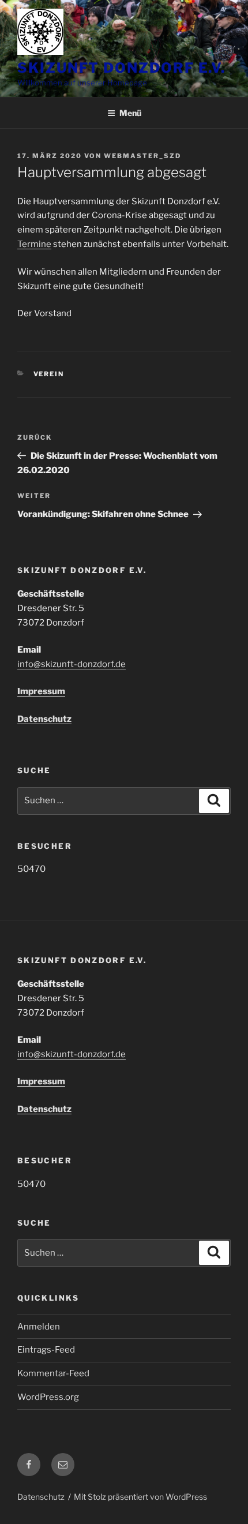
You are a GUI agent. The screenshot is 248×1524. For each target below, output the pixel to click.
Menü (130, 113)
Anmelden (38, 1326)
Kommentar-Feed (53, 1373)
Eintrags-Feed (46, 1350)
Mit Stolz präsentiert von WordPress (140, 1496)
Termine (34, 244)
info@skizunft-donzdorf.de (71, 664)
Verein (49, 374)
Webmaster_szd (142, 156)
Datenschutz (44, 719)
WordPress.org (48, 1397)
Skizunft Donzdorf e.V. (121, 67)
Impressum (41, 691)
